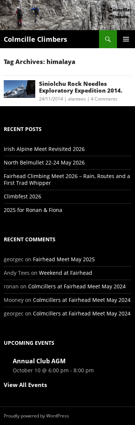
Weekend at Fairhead (65, 272)
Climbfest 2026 (22, 196)
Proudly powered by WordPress (36, 416)
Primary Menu (126, 39)
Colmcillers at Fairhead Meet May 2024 (77, 286)
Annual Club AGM (39, 361)
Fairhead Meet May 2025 (64, 259)
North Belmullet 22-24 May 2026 (44, 162)
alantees (77, 99)
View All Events (25, 384)
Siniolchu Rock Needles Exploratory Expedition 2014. (80, 87)
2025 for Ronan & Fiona (33, 209)
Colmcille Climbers (35, 39)
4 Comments (104, 99)
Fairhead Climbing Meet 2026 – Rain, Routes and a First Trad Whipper (67, 179)
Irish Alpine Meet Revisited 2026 (44, 148)
